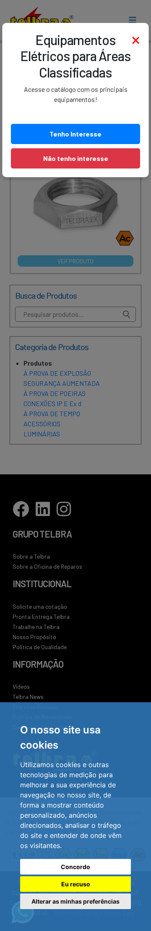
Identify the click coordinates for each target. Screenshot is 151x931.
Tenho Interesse (75, 134)
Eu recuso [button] (75, 884)
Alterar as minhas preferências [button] (75, 901)
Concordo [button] (75, 866)
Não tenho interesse (75, 158)
